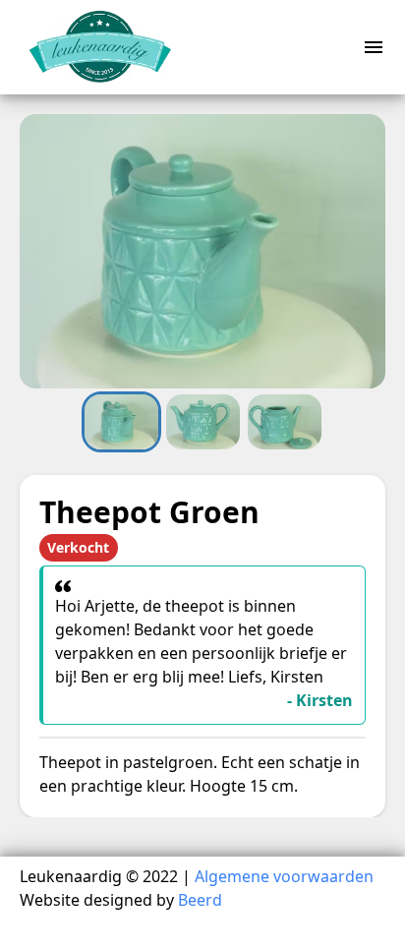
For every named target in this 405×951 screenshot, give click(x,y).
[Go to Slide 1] (121, 421)
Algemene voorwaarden (284, 876)
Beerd (200, 900)
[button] (202, 251)
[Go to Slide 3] (284, 421)
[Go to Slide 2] (203, 421)
